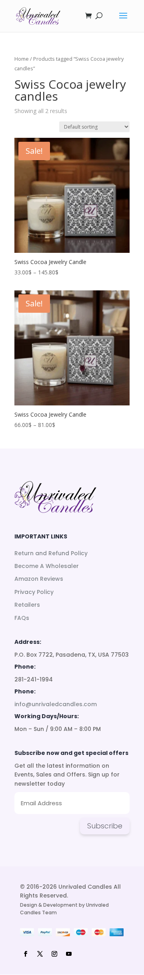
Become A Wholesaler (46, 566)
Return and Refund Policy (51, 553)
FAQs (21, 618)
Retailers (27, 605)
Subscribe (104, 826)
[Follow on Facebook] (25, 953)
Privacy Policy (34, 592)
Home (21, 58)
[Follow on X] (40, 953)
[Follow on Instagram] (54, 953)
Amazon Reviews (38, 579)
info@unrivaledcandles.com (55, 704)
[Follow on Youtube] (68, 953)
